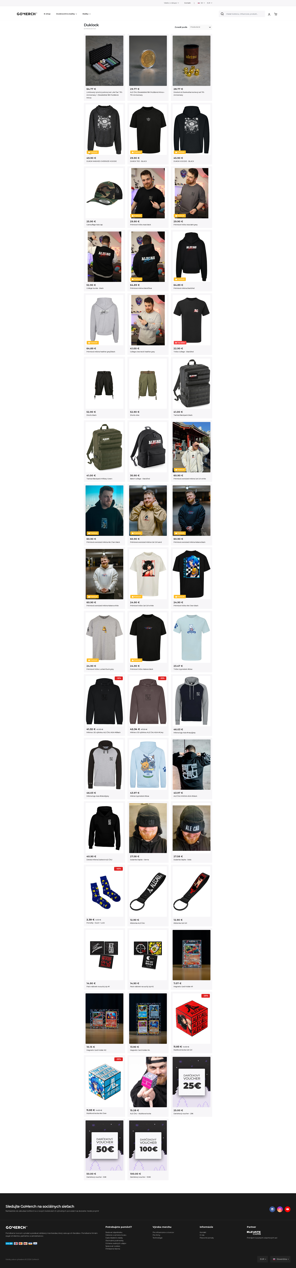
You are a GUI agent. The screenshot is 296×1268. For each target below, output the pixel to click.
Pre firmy (156, 1235)
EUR (209, 3)
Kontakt (187, 3)
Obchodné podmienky (114, 1241)
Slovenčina (281, 1259)
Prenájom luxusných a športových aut (262, 1238)
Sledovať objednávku (113, 1232)
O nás (202, 1235)
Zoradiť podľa (181, 27)
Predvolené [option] (195, 27)
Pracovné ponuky (207, 1238)
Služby (85, 14)
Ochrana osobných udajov (115, 1243)
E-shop (47, 14)
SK (201, 3)
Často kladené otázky (114, 1238)
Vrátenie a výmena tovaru (115, 1235)
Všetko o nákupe (170, 3)
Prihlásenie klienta (112, 1249)
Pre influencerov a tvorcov (163, 1232)
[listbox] (200, 27)
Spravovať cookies (112, 1246)
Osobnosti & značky (65, 14)
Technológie (157, 1238)
